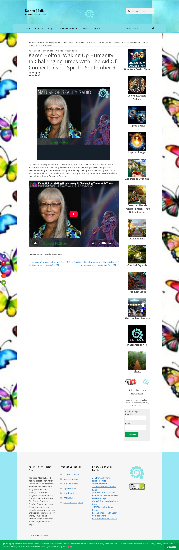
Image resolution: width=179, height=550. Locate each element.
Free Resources (67, 28)
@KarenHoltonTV (137, 344)
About (37, 28)
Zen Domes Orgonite (137, 178)
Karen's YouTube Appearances (50, 42)
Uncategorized (70, 493)
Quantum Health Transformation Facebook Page (104, 486)
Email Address (131, 414)
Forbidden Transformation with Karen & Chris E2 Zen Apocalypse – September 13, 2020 (96, 263)
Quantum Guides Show (137, 69)
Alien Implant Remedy (137, 318)
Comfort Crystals (137, 265)
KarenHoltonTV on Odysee (104, 518)
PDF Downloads (71, 483)
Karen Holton (36, 10)
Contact (97, 28)
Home (27, 28)
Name (128, 424)
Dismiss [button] (172, 546)
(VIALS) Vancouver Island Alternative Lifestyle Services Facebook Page (105, 495)
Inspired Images (137, 152)
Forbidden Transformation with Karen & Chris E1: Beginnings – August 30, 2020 (51, 263)
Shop (50, 28)
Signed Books (137, 125)
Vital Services (137, 238)
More (84, 28)
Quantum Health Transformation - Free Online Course (137, 209)
